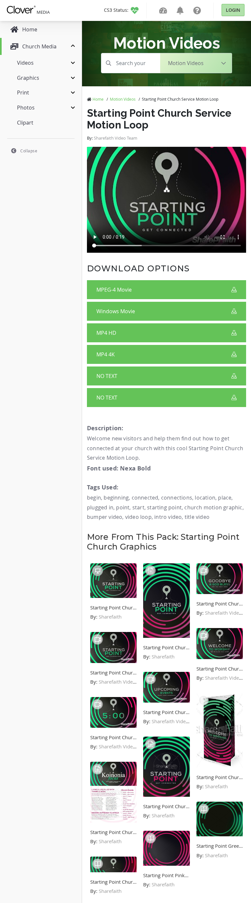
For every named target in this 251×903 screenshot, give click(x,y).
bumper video (104, 516)
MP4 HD (106, 332)
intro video (168, 516)
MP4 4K (105, 354)
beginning (116, 497)
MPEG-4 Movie (114, 289)
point (122, 507)
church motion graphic (213, 507)
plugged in (100, 507)
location (205, 497)
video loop (138, 516)
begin (94, 497)
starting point (164, 507)
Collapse (28, 150)
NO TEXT (106, 376)
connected (145, 497)
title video (197, 516)
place (224, 497)
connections (176, 497)
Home (98, 99)
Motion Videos (123, 99)
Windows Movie (115, 311)
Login (233, 10)
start (138, 507)
